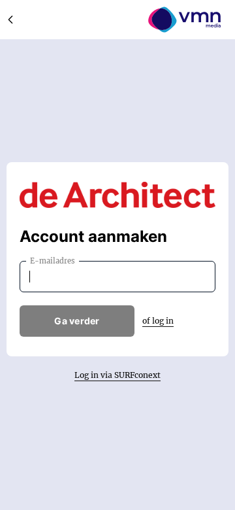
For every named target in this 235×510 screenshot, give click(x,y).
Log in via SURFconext (117, 375)
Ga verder (77, 320)
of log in (158, 321)
